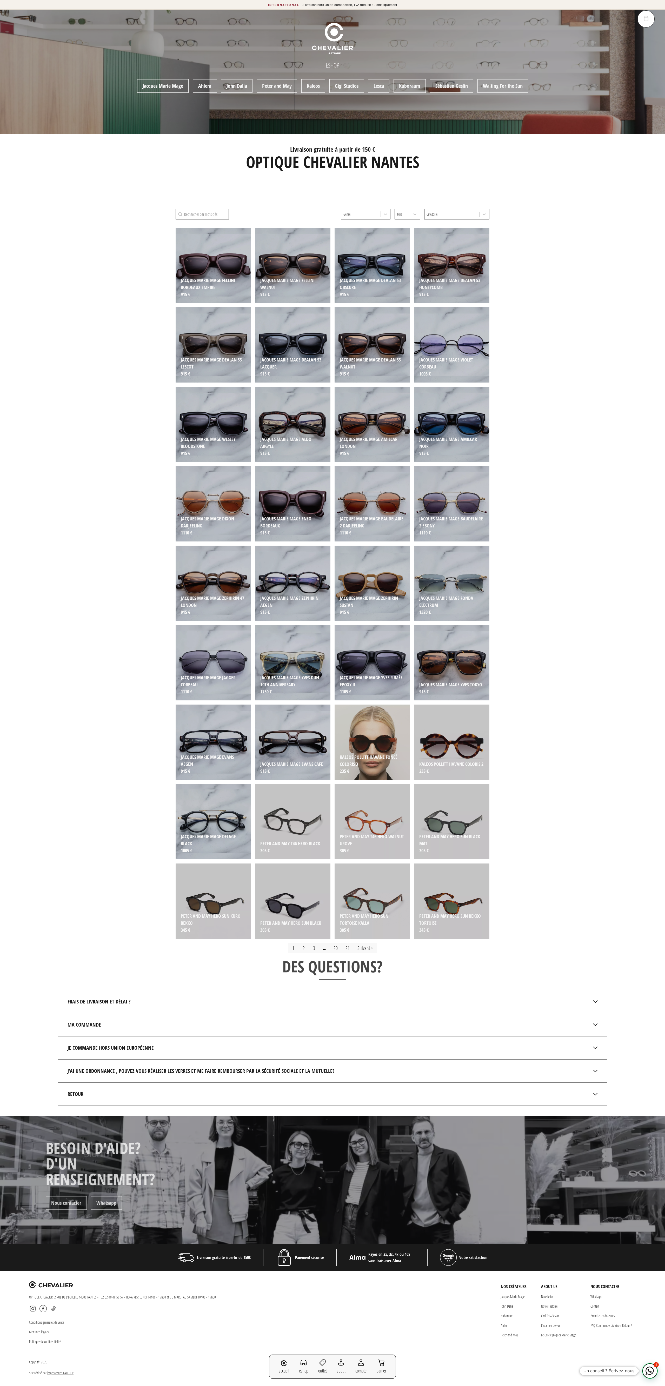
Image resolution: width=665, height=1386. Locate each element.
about (341, 1371)
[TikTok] (53, 1308)
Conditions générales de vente (46, 1322)
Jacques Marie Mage (163, 85)
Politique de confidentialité (45, 1341)
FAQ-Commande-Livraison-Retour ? (611, 1325)
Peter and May (277, 85)
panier (381, 1371)
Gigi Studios (346, 85)
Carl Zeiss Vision (550, 1315)
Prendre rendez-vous (602, 1315)
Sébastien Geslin (451, 85)
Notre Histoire (549, 1306)
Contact (594, 1306)
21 (347, 948)
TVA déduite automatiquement (375, 4)
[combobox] (360, 214)
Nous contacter (66, 1207)
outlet (322, 1371)
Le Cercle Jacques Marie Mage (558, 1335)
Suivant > (365, 948)
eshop (303, 1371)
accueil (284, 1371)
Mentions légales (39, 1331)
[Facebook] (43, 1308)
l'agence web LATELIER (60, 1372)
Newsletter (547, 1296)
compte (361, 1371)
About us (549, 1286)
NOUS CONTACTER (604, 1286)
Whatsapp (106, 1207)
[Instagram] (32, 1308)
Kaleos (313, 85)
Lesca (379, 85)
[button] (650, 1371)
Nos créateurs (514, 1286)
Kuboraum (409, 85)
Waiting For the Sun (503, 85)
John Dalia (237, 85)
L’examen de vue (550, 1325)
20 (336, 948)
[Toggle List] (385, 214)
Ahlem (204, 85)
